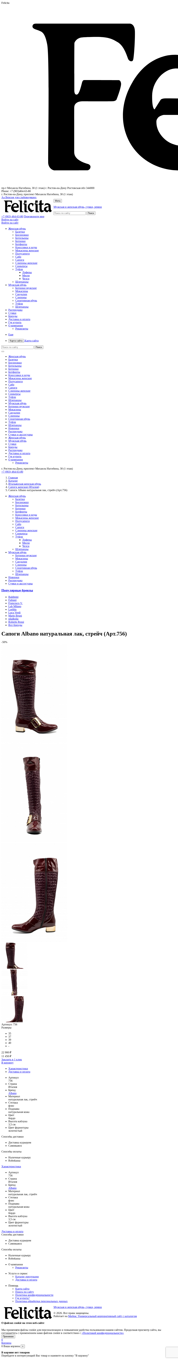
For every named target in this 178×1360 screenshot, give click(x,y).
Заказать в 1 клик (11, 1059)
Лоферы (27, 272)
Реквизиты (21, 328)
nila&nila (13, 618)
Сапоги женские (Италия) (23, 487)
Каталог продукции (27, 1276)
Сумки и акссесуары (20, 434)
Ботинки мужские (26, 288)
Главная (13, 477)
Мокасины (21, 291)
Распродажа (15, 309)
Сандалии (21, 294)
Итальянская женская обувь (24, 483)
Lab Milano (14, 606)
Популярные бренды (17, 590)
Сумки (12, 313)
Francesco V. (15, 603)
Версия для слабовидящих (19, 197)
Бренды (12, 316)
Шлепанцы (22, 281)
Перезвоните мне (34, 216)
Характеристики (18, 1068)
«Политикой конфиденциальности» (103, 1333)
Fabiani (12, 600)
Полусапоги (22, 253)
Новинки (13, 428)
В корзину (7, 1062)
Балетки (20, 231)
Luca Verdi (14, 612)
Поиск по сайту (24, 1291)
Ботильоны (22, 238)
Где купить (14, 322)
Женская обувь (17, 228)
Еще (10, 334)
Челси (25, 278)
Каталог (13, 480)
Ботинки (20, 241)
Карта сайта (24, 340)
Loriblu (12, 609)
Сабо (18, 256)
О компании (15, 325)
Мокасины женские (27, 250)
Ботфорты (21, 244)
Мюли (26, 275)
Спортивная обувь (26, 300)
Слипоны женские (26, 263)
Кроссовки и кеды (26, 247)
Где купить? (22, 1298)
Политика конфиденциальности (34, 1294)
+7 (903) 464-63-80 (12, 216)
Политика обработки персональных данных (41, 1301)
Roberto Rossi (16, 621)
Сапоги (19, 259)
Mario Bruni (15, 615)
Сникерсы (21, 266)
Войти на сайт (9, 219)
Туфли (19, 269)
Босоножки (22, 234)
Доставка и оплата (19, 319)
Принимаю (8, 1336)
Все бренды (15, 625)
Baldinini (13, 596)
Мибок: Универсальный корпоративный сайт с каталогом (102, 1316)
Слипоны (21, 297)
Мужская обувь (17, 284)
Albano (12, 1093)
